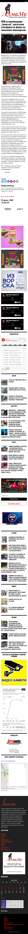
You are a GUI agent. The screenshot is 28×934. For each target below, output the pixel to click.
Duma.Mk (2, 371)
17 (1, 890)
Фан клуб (3, 834)
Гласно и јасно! (4, 848)
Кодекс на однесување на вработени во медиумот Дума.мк (14, 925)
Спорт (2, 846)
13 (12, 888)
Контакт (6, 921)
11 (5, 888)
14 (16, 888)
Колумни (3, 844)
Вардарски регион (5, 840)
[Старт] (3, 491)
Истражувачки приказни (7, 842)
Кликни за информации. (8, 761)
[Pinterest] (11, 181)
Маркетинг (6, 918)
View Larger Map (4, 790)
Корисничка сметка (14, 504)
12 (9, 888)
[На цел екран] (25, 491)
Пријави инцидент (5, 850)
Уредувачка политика (8, 923)
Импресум (6, 920)
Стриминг (3, 836)
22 (20, 890)
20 (12, 890)
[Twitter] (5, 181)
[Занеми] (22, 491)
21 (16, 890)
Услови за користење (8, 928)
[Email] (17, 181)
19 (9, 890)
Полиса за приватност (8, 927)
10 (1, 888)
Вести (2, 838)
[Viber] (14, 181)
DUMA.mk (6, 371)
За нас (5, 917)
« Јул (2, 898)
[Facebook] (2, 181)
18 (5, 890)
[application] (14, 485)
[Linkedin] (8, 181)
